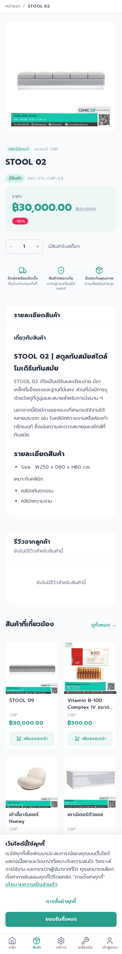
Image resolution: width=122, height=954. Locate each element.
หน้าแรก (12, 6)
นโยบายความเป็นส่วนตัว (31, 884)
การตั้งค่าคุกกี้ (61, 901)
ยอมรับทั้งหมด (61, 919)
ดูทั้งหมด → (104, 625)
